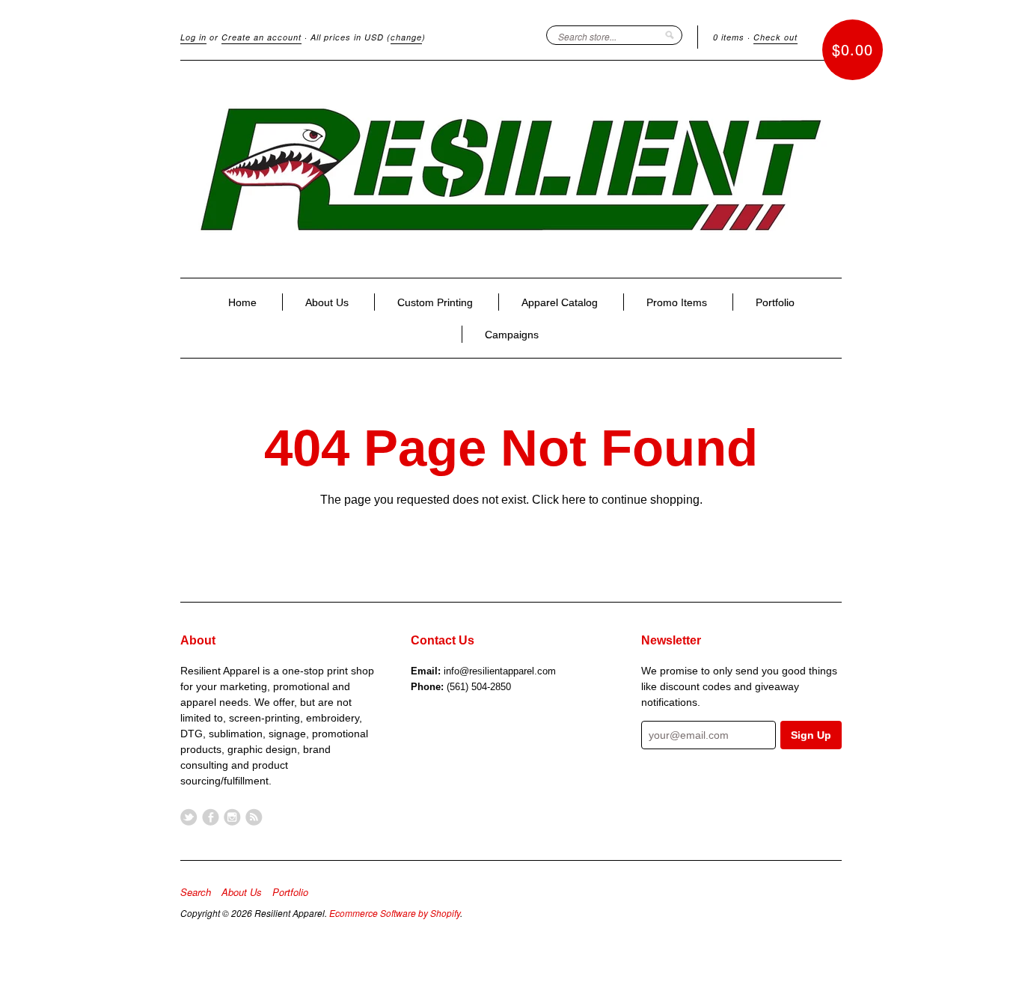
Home (242, 302)
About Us (327, 302)
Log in (193, 37)
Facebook (210, 817)
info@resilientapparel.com (500, 671)
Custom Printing (435, 302)
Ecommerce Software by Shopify (394, 912)
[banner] (511, 169)
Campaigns (512, 335)
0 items (728, 37)
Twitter (189, 817)
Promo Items (676, 302)
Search (195, 892)
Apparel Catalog (559, 302)
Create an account (261, 37)
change (406, 37)
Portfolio (775, 302)
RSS (254, 817)
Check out (775, 37)
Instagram (232, 817)
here (574, 499)
